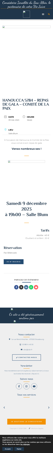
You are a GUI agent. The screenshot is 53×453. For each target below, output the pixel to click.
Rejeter (19, 449)
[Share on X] (21, 287)
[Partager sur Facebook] (16, 287)
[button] (49, 14)
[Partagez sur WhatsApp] (31, 287)
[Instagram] (26, 386)
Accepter (8, 449)
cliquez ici (35, 374)
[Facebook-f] (19, 386)
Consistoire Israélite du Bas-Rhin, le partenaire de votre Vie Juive (26, 4)
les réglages (25, 444)
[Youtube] (34, 386)
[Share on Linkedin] (26, 287)
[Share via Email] (36, 287)
